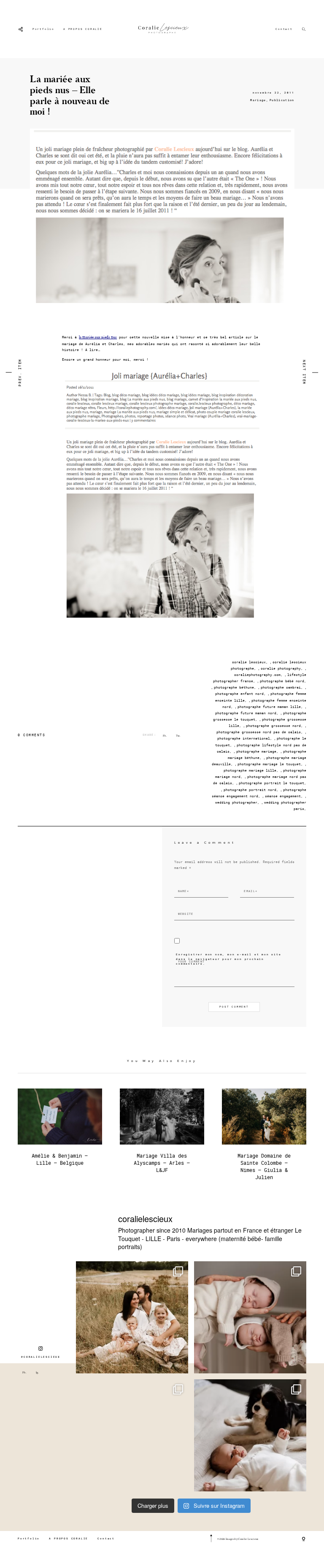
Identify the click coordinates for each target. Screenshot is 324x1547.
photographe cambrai (281, 687)
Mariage (258, 100)
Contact (284, 29)
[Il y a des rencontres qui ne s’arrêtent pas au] (132, 1317)
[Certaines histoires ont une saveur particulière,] (250, 1317)
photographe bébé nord (282, 681)
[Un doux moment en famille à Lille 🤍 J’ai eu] (250, 1435)
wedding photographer (236, 802)
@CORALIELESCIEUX (40, 1357)
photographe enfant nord (239, 694)
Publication (282, 100)
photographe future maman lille (269, 707)
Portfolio (43, 29)
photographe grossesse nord (273, 726)
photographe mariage (256, 751)
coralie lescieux (249, 662)
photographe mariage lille (250, 770)
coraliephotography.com (257, 675)
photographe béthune (234, 687)
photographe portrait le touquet (271, 783)
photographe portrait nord (250, 790)
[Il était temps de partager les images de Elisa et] (132, 1435)
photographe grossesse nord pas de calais (258, 732)
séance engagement (283, 796)
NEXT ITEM (304, 372)
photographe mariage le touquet (269, 764)
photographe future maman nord (245, 713)
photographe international (243, 738)
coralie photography (281, 668)
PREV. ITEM (20, 372)
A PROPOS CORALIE (83, 29)
